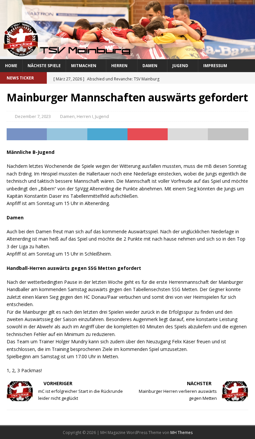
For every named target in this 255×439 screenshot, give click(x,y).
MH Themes (181, 432)
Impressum (215, 65)
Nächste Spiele (44, 65)
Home (11, 65)
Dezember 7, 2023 (33, 116)
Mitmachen (83, 65)
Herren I (85, 116)
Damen (149, 65)
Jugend (180, 65)
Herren (119, 65)
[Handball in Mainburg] (127, 55)
